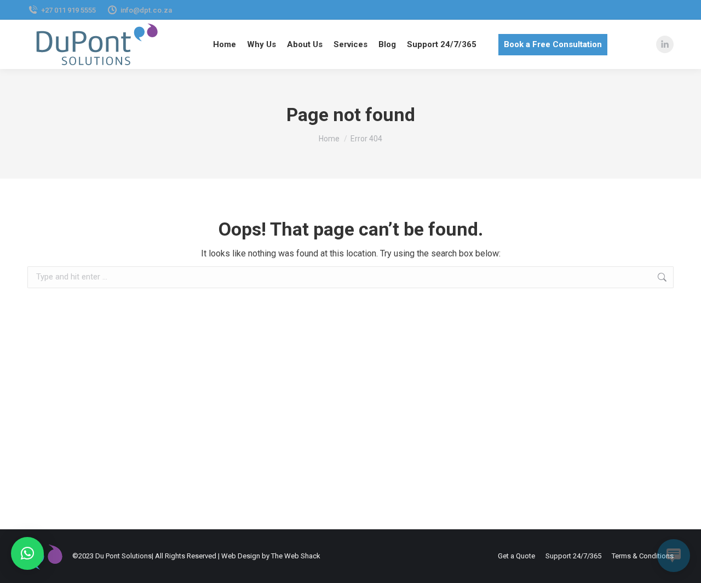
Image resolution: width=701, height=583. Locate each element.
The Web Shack (295, 556)
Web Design (240, 556)
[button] (27, 553)
